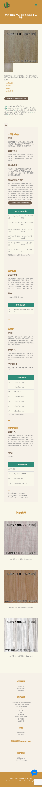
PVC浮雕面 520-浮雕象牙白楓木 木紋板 (21, 656)
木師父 (21, 114)
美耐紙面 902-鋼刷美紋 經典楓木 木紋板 (21, 608)
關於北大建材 (21, 688)
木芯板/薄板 (9, 83)
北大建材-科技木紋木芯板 (21, 704)
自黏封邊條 (9, 91)
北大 (5, 110)
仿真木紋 (11, 110)
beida (16, 108)
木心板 (15, 114)
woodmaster (11, 108)
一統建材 (26, 108)
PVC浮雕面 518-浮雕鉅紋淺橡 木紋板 (21, 559)
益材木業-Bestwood (21, 760)
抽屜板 (8, 88)
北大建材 (33, 108)
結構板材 (21, 715)
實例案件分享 (21, 733)
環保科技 (24, 112)
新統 (5, 114)
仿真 (16, 110)
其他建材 (21, 721)
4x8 (29, 112)
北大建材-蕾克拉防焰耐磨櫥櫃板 (21, 702)
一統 (20, 108)
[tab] (6, 125)
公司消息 (21, 686)
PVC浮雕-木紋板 (18, 106)
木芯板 (10, 114)
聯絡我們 (21, 691)
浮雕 (31, 110)
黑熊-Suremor (21, 758)
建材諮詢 (21, 735)
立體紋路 (22, 110)
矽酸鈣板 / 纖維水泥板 (21, 717)
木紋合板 (17, 112)
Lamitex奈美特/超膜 (21, 706)
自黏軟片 (9, 86)
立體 (27, 110)
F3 (31, 112)
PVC (34, 112)
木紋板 (10, 106)
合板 (21, 708)
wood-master (10, 112)
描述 (6, 125)
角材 (21, 713)
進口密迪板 (21, 719)
